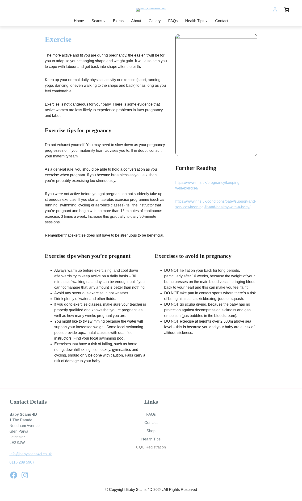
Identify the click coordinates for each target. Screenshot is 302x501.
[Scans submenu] (104, 21)
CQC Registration (151, 447)
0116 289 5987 (21, 462)
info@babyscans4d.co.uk (30, 454)
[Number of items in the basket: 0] (287, 10)
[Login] (275, 10)
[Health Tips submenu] (206, 21)
